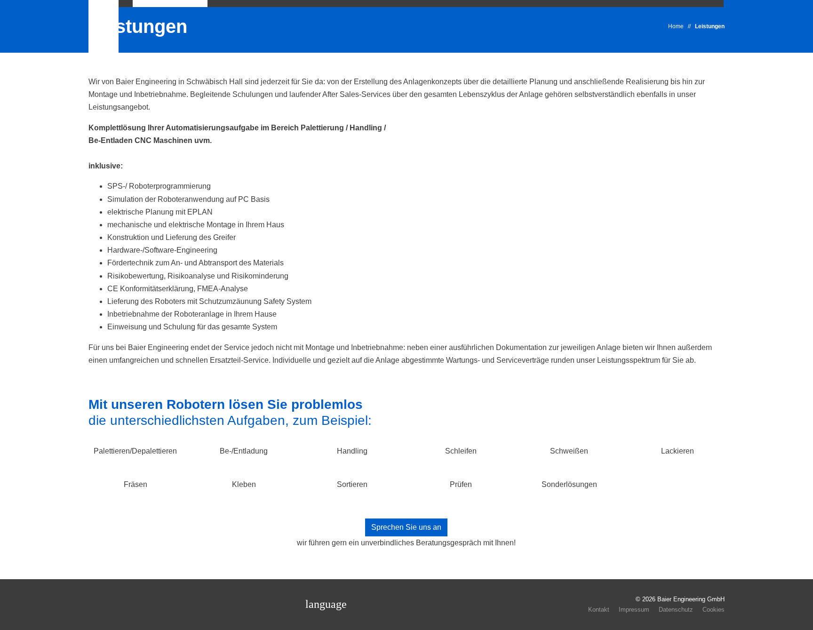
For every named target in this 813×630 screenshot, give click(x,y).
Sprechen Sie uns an (406, 527)
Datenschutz (676, 609)
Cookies (713, 609)
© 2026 (680, 599)
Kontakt (598, 609)
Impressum (634, 609)
